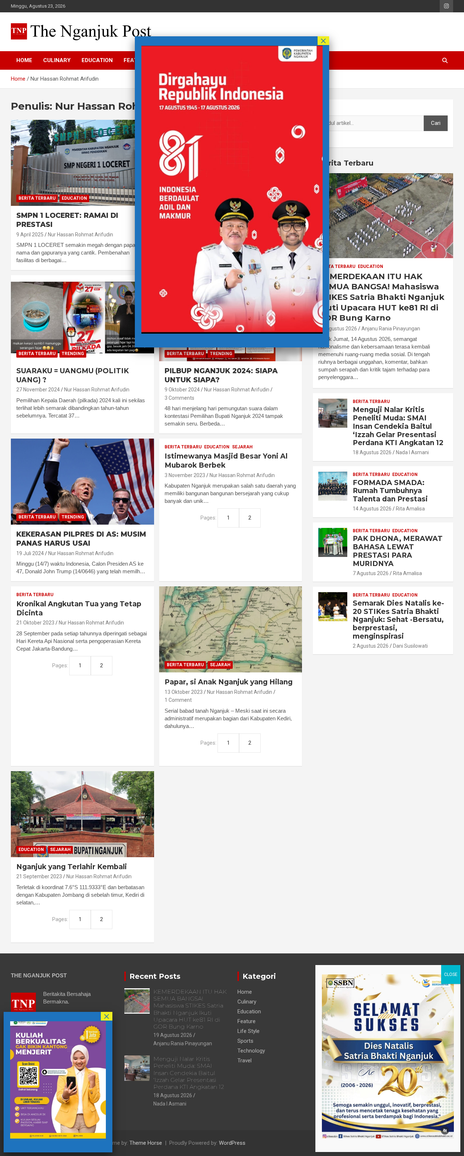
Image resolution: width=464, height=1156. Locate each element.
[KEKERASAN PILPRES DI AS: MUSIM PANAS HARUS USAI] (82, 482)
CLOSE (450, 974)
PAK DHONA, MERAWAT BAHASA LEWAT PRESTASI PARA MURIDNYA (398, 550)
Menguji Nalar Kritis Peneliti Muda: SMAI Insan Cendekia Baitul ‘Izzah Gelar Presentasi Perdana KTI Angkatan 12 (398, 426)
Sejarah (242, 446)
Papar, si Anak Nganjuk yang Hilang (229, 682)
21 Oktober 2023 (35, 623)
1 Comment (178, 700)
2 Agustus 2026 (371, 646)
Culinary (57, 60)
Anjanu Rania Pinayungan (390, 328)
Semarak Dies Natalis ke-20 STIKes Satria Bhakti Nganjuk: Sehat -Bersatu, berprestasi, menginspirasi (398, 619)
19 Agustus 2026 (337, 328)
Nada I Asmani (412, 452)
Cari (323, 108)
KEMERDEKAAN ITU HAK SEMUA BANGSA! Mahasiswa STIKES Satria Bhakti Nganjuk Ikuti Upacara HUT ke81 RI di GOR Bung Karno (381, 297)
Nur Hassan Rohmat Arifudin (80, 234)
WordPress (232, 1143)
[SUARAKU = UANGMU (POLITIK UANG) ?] (82, 318)
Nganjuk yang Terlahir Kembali (71, 867)
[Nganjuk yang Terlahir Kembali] (82, 814)
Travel (244, 1060)
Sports (245, 1041)
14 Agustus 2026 (372, 509)
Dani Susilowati (410, 646)
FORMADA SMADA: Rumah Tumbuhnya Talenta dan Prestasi (390, 491)
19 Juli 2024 (30, 553)
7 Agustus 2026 (371, 573)
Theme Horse (145, 1143)
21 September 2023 (39, 876)
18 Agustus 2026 (372, 452)
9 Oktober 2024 (182, 389)
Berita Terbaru (36, 198)
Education (97, 60)
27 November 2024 (38, 389)
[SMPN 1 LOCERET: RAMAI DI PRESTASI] (82, 163)
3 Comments (179, 398)
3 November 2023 (185, 475)
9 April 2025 (30, 234)
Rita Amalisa (410, 509)
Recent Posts (155, 976)
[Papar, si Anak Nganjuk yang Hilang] (230, 629)
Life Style (248, 1031)
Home (24, 60)
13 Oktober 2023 (184, 692)
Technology (251, 1050)
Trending (73, 353)
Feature (246, 1021)
